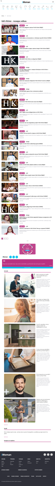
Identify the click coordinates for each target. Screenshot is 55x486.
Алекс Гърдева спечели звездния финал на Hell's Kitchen (31, 112)
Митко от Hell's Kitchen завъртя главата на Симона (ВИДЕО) (32, 164)
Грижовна (12, 459)
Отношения (29, 463)
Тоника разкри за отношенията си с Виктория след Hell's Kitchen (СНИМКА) (35, 38)
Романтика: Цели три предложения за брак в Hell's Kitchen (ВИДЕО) (33, 122)
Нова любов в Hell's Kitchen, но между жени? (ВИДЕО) (30, 59)
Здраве (3, 461)
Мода (2, 466)
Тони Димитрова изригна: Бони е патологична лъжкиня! (31, 91)
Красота (3, 463)
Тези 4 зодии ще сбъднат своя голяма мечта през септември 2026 (42, 301)
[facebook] (10, 257)
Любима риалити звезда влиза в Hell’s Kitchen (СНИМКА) (31, 206)
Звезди (37, 461)
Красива (3, 459)
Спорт (3, 464)
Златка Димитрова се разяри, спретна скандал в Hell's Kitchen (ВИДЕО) (34, 48)
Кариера (20, 461)
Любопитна (47, 459)
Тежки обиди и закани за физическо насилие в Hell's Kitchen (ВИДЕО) (33, 154)
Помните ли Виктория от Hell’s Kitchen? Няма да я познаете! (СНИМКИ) (34, 228)
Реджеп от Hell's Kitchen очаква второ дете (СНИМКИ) (31, 143)
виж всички (6, 424)
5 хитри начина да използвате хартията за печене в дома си (42, 350)
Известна (22, 25)
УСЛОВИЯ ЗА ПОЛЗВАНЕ (15, 476)
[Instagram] (16, 257)
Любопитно (47, 461)
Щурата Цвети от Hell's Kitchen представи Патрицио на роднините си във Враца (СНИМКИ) (35, 218)
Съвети (29, 461)
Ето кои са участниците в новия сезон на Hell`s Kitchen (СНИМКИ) (33, 196)
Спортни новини (38, 470)
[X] (13, 257)
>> (7, 238)
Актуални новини (5, 470)
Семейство (12, 461)
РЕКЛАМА (32, 476)
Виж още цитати (28, 267)
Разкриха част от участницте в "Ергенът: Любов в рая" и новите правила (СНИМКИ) (43, 401)
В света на (21, 464)
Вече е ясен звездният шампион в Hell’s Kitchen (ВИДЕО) (31, 27)
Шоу (37, 463)
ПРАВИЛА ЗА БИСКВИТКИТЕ (25, 476)
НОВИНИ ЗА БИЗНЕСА (22, 470)
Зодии (20, 466)
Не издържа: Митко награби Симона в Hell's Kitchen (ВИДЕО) (32, 175)
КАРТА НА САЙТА (38, 476)
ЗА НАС (8, 476)
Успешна (21, 459)
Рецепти (11, 464)
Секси (29, 459)
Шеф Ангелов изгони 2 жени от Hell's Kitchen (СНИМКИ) (31, 185)
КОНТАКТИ (44, 476)
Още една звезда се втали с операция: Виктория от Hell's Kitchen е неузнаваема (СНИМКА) (33, 70)
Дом (10, 463)
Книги (46, 463)
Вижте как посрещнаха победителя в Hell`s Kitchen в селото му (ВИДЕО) (34, 80)
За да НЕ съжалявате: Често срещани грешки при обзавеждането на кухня (42, 326)
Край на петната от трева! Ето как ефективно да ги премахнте (42, 276)
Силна (20, 463)
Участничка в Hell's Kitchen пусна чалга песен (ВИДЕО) (30, 101)
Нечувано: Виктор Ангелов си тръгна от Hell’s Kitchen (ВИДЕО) (32, 133)
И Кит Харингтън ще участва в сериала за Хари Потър (43, 375)
